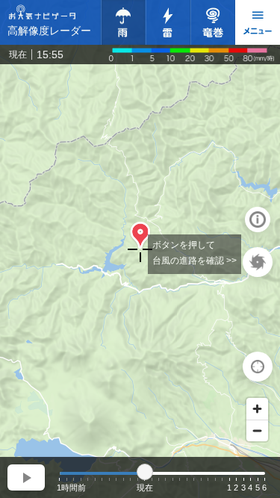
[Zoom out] (257, 430)
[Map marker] (140, 236)
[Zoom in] (257, 409)
